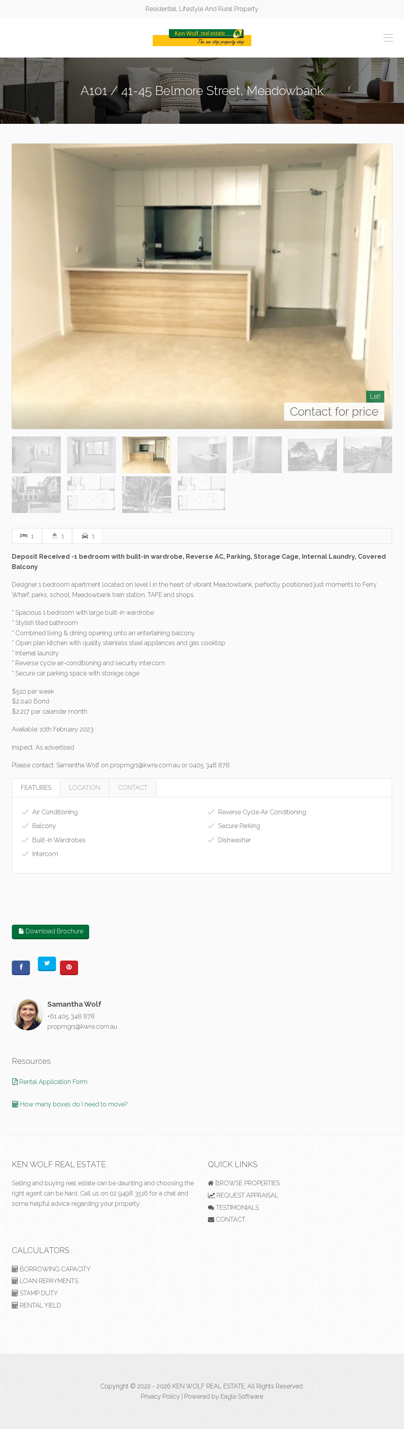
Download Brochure (53, 931)
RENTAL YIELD (39, 1305)
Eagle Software (242, 1396)
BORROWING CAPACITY (54, 1269)
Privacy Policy (160, 1396)
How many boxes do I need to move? (73, 1104)
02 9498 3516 (129, 1193)
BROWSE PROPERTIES (247, 1183)
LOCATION (84, 787)
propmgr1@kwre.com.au (82, 1026)
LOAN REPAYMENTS (48, 1281)
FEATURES (36, 787)
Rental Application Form (53, 1082)
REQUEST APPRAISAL (247, 1195)
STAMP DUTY (38, 1293)
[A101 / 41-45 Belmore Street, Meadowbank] (202, 286)
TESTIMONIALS (236, 1207)
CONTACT (133, 787)
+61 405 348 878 (71, 1016)
